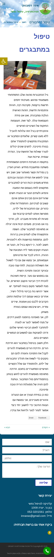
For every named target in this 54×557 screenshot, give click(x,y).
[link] (3, 61)
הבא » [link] (7, 427)
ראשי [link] (24, 22)
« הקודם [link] (46, 427)
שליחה (43, 482)
